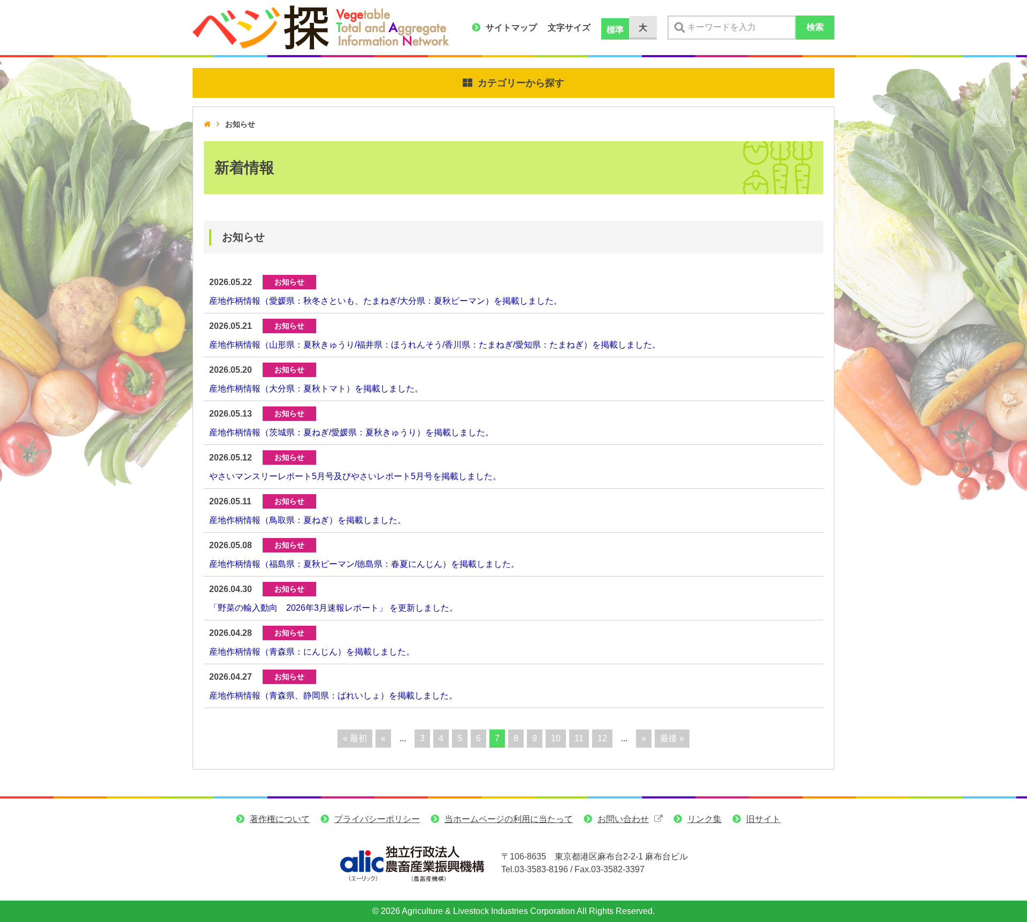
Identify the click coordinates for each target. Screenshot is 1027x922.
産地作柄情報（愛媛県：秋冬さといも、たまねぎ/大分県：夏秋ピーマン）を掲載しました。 (385, 300)
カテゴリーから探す (521, 83)
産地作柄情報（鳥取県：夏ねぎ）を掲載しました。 (307, 520)
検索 (815, 27)
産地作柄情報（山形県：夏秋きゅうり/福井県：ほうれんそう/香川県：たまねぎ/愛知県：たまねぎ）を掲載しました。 (435, 344)
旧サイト (763, 819)
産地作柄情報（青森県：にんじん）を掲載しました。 (312, 651)
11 (579, 738)
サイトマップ (511, 27)
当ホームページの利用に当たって (508, 819)
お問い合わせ (623, 819)
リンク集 (704, 819)
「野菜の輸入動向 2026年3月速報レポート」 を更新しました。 (333, 607)
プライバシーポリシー (377, 819)
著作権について (280, 819)
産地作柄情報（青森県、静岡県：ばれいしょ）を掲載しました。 (333, 695)
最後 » (672, 738)
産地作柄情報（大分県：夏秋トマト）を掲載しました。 (316, 388)
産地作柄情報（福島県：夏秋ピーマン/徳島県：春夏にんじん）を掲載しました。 (364, 563)
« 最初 (355, 738)
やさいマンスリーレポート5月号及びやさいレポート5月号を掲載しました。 (355, 476)
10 (556, 738)
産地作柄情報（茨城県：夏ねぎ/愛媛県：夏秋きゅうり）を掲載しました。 (351, 432)
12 (602, 738)
